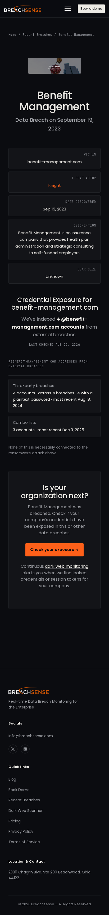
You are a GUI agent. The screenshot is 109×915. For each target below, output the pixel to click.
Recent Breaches (37, 35)
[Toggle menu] (67, 8)
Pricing (14, 821)
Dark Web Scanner (25, 810)
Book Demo (19, 789)
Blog (12, 779)
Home (12, 35)
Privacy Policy (20, 831)
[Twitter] (12, 749)
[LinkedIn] (25, 749)
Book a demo (91, 8)
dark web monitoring (66, 566)
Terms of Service (24, 841)
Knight (54, 185)
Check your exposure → (54, 549)
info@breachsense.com (30, 735)
